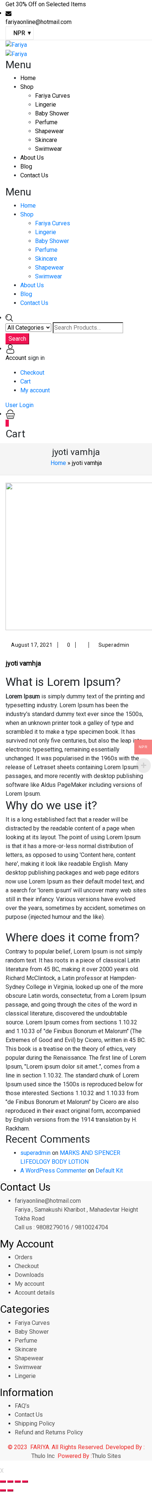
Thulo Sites (106, 1455)
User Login (20, 405)
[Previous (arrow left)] (3, 1490)
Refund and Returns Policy (49, 1432)
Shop (27, 86)
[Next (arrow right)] (10, 1490)
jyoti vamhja (23, 663)
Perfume (46, 122)
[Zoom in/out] (25, 1481)
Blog (26, 166)
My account (35, 390)
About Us (32, 157)
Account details (35, 1292)
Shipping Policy (35, 1423)
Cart (25, 381)
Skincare (46, 139)
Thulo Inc (43, 1455)
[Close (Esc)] (3, 1481)
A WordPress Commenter (53, 1170)
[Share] (10, 1481)
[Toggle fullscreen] (18, 1481)
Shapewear (49, 131)
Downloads (29, 1274)
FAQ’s (22, 1405)
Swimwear (48, 148)
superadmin (35, 1152)
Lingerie (45, 104)
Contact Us (34, 175)
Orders (23, 1257)
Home (28, 77)
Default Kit (109, 1170)
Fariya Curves (52, 95)
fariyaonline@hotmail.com (48, 1200)
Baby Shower (52, 113)
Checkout (32, 372)
